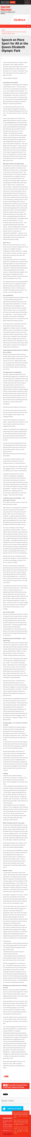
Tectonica (26, 1130)
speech (6, 1076)
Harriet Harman (6, 8)
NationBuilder (11, 1130)
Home (3, 30)
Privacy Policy (16, 1128)
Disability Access (7, 1128)
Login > (27, 2)
